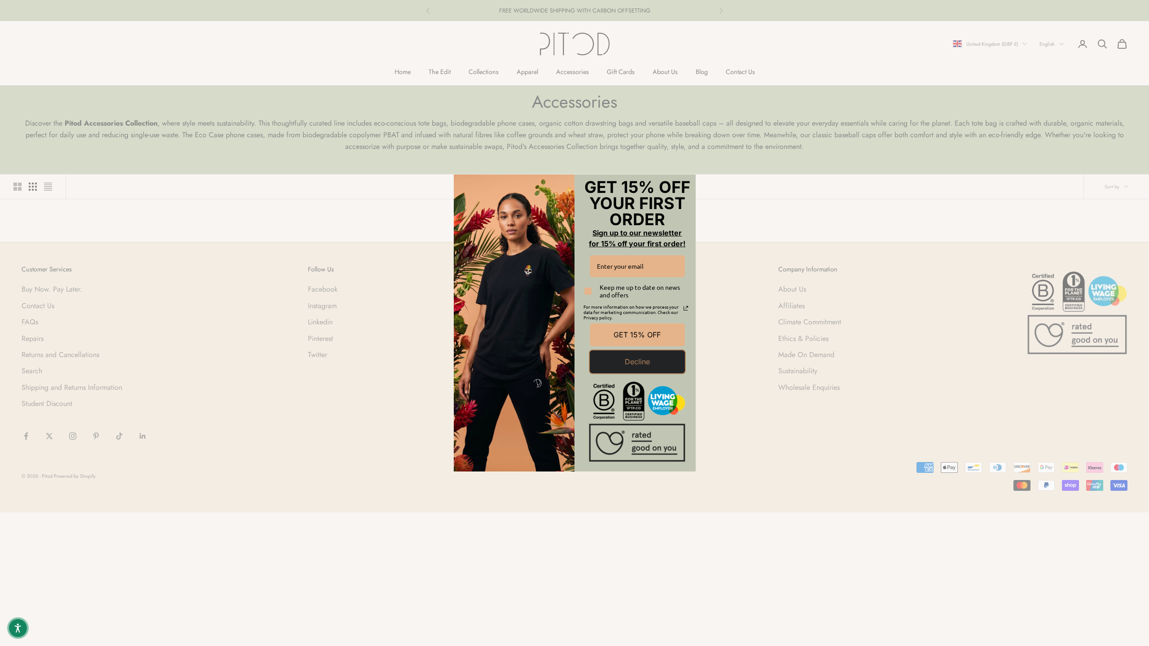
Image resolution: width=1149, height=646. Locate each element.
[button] (18, 628)
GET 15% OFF (637, 334)
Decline (637, 361)
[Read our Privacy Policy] (685, 308)
